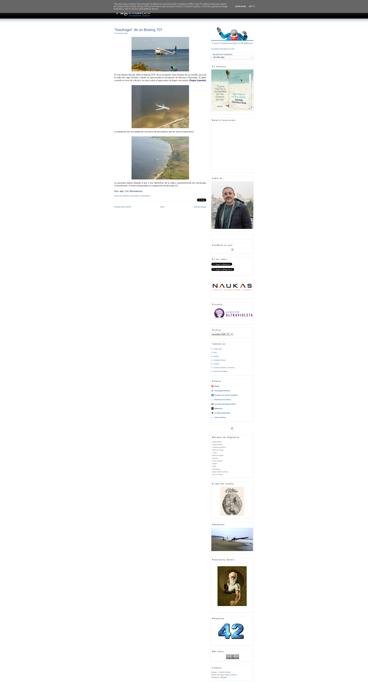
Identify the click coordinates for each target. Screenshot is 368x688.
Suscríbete (215, 49)
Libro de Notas (220, 417)
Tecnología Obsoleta (222, 391)
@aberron (248, 43)
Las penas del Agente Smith (225, 404)
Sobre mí (236, 43)
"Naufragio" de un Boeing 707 (138, 30)
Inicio (162, 207)
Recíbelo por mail (227, 49)
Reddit (216, 386)
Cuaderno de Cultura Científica (226, 395)
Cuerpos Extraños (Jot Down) (223, 367)
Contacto (225, 43)
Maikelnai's (218, 408)
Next (215, 352)
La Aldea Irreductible (222, 413)
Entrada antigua (200, 207)
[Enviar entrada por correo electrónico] (114, 200)
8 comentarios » (145, 196)
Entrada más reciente (122, 207)
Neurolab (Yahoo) (219, 360)
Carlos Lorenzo (231, 675)
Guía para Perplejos (220, 371)
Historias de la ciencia (222, 399)
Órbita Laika (217, 349)
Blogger (224, 677)
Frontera (216, 364)
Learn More (240, 6)
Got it (252, 6)
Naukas (216, 356)
